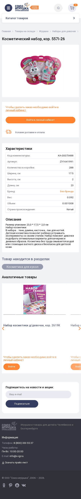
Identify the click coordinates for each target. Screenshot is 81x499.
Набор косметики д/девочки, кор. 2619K (31, 325)
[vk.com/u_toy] (24, 485)
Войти (11, 366)
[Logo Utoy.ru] (27, 7)
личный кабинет (16, 110)
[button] (3, 328)
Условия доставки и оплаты (30, 132)
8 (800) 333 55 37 (23, 443)
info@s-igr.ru (17, 456)
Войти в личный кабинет (40, 119)
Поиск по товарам (64, 5)
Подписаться (22, 403)
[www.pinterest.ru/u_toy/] (4, 485)
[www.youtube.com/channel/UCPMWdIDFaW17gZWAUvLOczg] (17, 485)
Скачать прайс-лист (16, 462)
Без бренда (66, 191)
